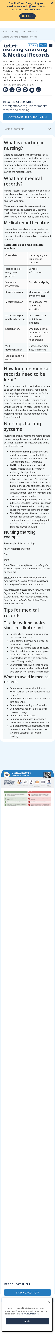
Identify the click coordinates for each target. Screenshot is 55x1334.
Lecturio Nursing (9, 31)
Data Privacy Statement (29, 1313)
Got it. (27, 1321)
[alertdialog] (27, 10)
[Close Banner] (52, 2)
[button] (51, 45)
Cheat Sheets (28, 31)
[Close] (49, 1302)
